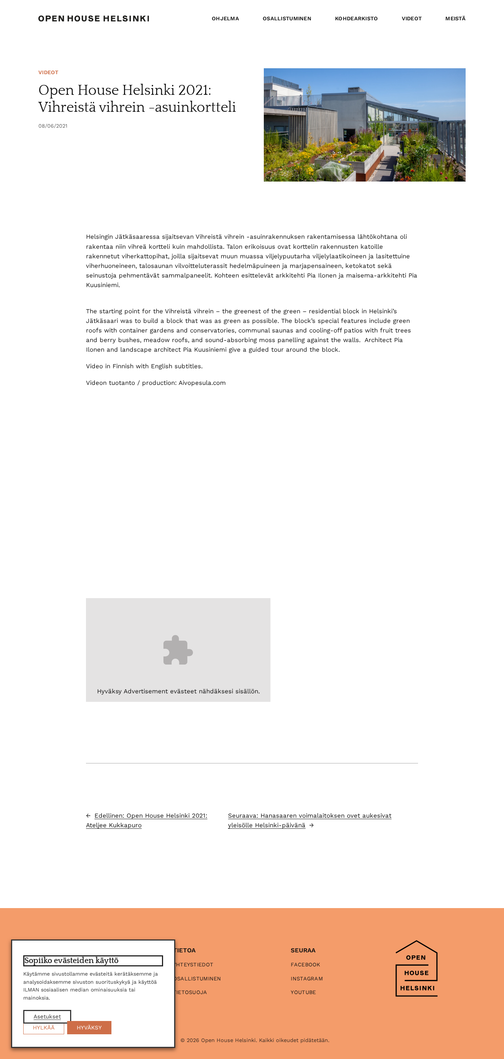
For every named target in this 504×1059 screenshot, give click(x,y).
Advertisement (146, 691)
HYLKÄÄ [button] (44, 1027)
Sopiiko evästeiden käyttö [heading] (71, 960)
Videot (48, 72)
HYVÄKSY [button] (89, 1027)
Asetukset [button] (47, 1016)
